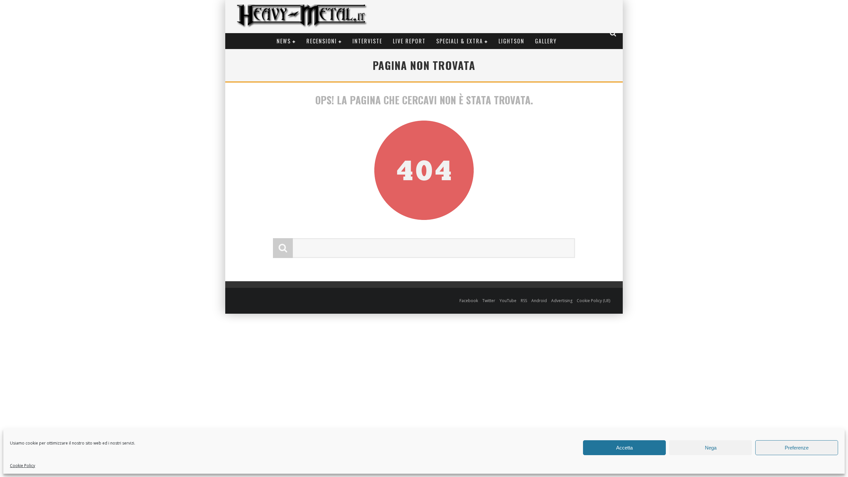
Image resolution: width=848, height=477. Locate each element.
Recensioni (321, 41)
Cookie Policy (22, 465)
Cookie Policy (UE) (593, 300)
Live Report (409, 41)
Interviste (367, 41)
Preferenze (797, 447)
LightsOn (511, 41)
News (284, 41)
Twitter (488, 300)
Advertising (561, 300)
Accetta (624, 447)
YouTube (508, 300)
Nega (710, 447)
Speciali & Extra (459, 41)
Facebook (468, 300)
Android (539, 300)
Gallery (546, 41)
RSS (524, 300)
